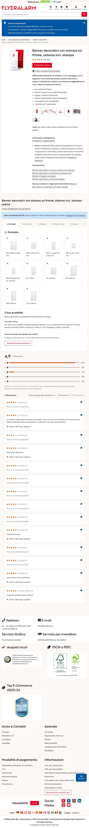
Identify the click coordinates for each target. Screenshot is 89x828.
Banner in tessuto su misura (44, 176)
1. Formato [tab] (11, 224)
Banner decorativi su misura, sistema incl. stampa (53, 170)
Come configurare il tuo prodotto (16, 209)
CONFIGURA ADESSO (42, 65)
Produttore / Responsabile (43, 141)
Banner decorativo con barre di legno (48, 179)
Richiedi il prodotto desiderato (18, 343)
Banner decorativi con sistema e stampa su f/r (52, 173)
